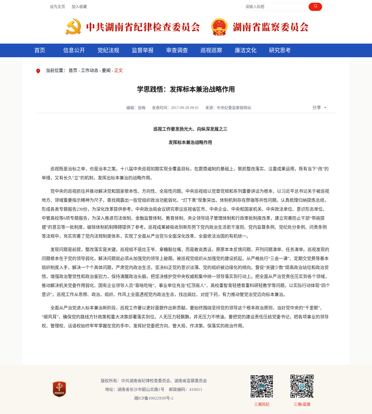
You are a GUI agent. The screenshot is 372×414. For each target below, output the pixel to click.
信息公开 (74, 50)
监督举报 (143, 50)
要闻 (106, 70)
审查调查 (177, 50)
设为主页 (57, 7)
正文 (118, 70)
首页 (39, 50)
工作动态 (89, 70)
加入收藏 (79, 7)
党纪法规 (108, 50)
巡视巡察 (211, 50)
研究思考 (280, 50)
